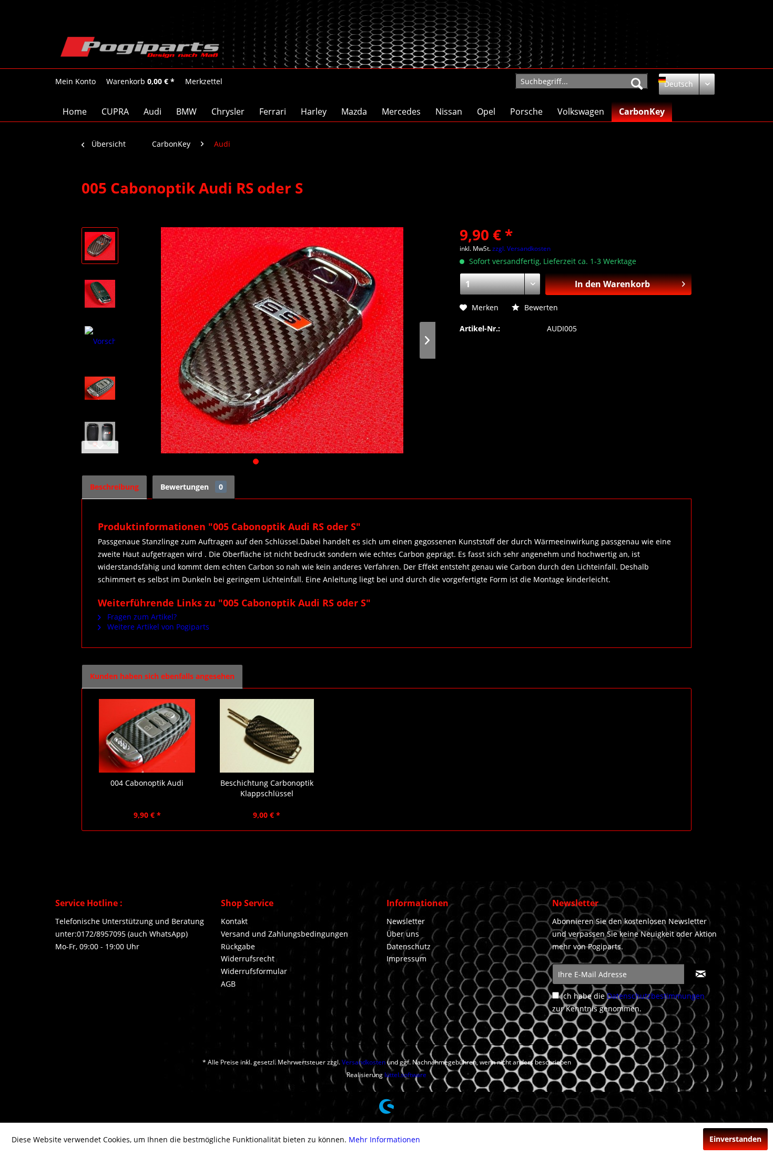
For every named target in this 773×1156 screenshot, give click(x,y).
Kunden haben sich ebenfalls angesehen (162, 676)
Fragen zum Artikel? (141, 617)
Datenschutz (409, 946)
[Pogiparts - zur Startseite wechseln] (139, 50)
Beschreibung (114, 487)
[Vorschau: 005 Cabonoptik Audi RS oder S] (100, 245)
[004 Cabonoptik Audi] (147, 736)
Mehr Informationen (384, 1139)
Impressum (406, 959)
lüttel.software (405, 1074)
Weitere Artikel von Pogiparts (157, 627)
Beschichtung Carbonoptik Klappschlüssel (266, 788)
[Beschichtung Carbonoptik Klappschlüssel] (267, 736)
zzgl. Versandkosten (521, 248)
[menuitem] (75, 81)
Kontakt (234, 921)
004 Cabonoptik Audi (147, 783)
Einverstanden (735, 1139)
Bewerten (540, 307)
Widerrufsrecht (247, 959)
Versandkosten (363, 1062)
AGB (228, 984)
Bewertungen (191, 487)
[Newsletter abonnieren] (700, 974)
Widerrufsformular (254, 971)
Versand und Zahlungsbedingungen (284, 934)
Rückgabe (238, 946)
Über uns (403, 934)
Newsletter (406, 921)
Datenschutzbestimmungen (656, 996)
